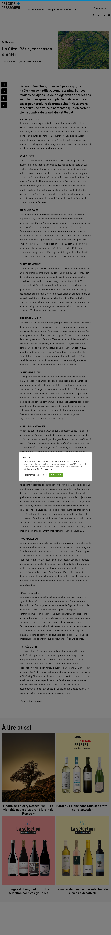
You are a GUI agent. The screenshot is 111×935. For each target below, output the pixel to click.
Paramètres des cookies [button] (35, 475)
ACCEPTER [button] (56, 474)
